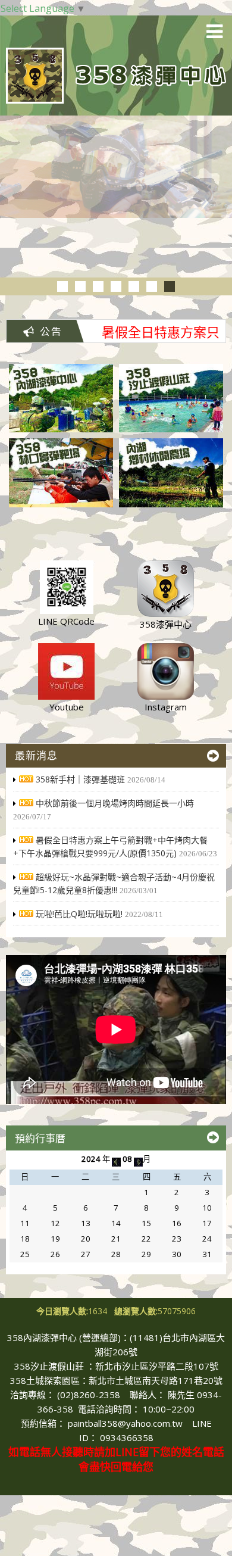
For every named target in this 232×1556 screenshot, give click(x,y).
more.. (213, 756)
